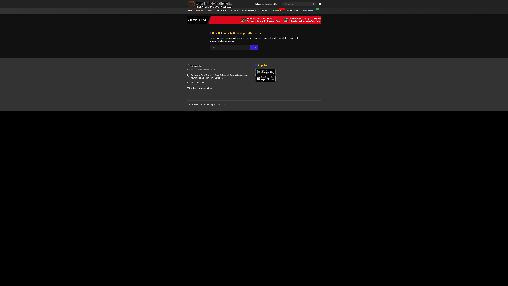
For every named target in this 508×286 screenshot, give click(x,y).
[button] (313, 4)
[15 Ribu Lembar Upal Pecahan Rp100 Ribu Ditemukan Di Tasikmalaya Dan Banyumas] (318, 20)
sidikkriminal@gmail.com (202, 88)
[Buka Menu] (319, 4)
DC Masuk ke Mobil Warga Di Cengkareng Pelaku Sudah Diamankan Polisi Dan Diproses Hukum (297, 20)
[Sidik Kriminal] (209, 4)
